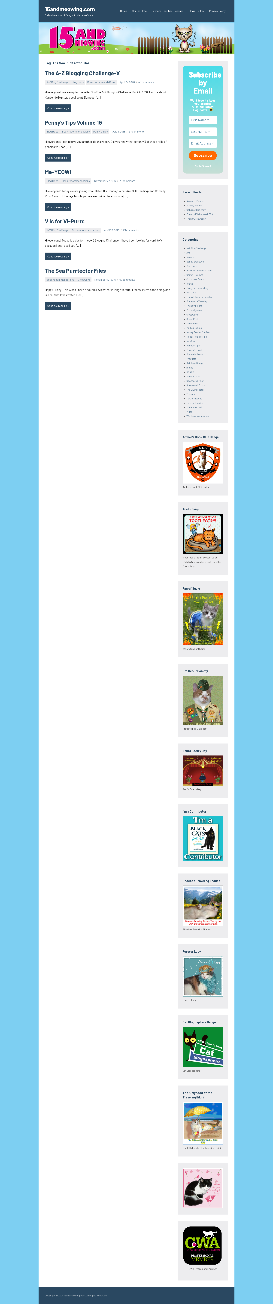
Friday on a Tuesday (196, 301)
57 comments (127, 279)
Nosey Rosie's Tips (196, 336)
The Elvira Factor (195, 389)
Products (191, 358)
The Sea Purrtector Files (75, 270)
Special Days (193, 376)
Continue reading (57, 108)
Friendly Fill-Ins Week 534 (199, 214)
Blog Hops (78, 82)
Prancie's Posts (194, 354)
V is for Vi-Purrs (65, 221)
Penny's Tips (100, 131)
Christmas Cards (195, 279)
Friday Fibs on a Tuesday (199, 296)
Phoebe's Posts (194, 349)
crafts (189, 283)
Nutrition (191, 340)
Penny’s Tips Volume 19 (73, 122)
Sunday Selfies (194, 205)
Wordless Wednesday (197, 416)
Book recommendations (101, 82)
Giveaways (84, 279)
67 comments (137, 131)
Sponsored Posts (195, 385)
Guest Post (192, 318)
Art (188, 252)
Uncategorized (194, 407)
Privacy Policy (217, 10)
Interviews (192, 323)
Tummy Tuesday (194, 402)
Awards (190, 257)
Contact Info (139, 10)
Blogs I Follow (196, 10)
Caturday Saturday (196, 209)
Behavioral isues (195, 261)
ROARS (190, 371)
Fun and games (194, 310)
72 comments (127, 180)
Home (123, 10)
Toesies (190, 393)
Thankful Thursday (196, 218)
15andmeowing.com (70, 9)
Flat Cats (191, 292)
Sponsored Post (195, 380)
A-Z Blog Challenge (57, 82)
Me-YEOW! (58, 171)
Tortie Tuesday (194, 398)
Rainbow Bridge (194, 363)
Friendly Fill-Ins (194, 305)
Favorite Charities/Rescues (167, 10)
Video (189, 411)
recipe (189, 367)
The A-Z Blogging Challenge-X (82, 73)
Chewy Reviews (194, 274)
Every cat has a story (197, 287)
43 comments (146, 82)
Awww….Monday (195, 200)
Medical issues (194, 327)
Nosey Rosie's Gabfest (198, 332)
